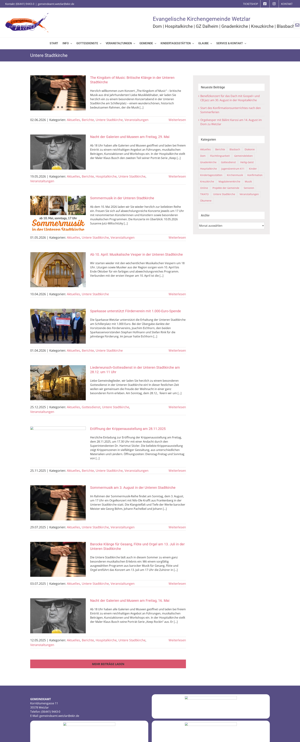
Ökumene (205, 200)
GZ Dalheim (207, 26)
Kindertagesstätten (211, 175)
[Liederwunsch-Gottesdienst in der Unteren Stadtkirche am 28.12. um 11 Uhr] (58, 382)
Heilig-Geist (247, 162)
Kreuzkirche (262, 26)
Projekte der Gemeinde (225, 188)
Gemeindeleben (243, 155)
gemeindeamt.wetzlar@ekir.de (56, 4)
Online (204, 188)
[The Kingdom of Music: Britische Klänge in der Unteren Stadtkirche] (58, 92)
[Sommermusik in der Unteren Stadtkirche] (58, 213)
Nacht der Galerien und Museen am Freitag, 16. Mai (129, 600)
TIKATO (204, 194)
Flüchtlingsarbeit (220, 155)
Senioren (249, 188)
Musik (248, 181)
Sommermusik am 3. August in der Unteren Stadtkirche (133, 487)
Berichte (88, 120)
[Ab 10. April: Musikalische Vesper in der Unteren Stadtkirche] (58, 269)
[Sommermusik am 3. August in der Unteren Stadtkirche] (58, 502)
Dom (157, 26)
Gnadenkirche (234, 26)
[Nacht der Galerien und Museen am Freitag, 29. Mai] (58, 152)
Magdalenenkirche (229, 181)
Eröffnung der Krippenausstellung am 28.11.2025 (128, 429)
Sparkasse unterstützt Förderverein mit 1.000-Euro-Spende (135, 311)
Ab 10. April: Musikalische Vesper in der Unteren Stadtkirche (136, 254)
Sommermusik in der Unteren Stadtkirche (122, 198)
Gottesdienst (91, 407)
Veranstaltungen (136, 120)
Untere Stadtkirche (109, 120)
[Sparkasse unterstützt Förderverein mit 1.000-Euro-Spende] (58, 326)
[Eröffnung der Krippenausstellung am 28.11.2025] (58, 444)
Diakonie (250, 149)
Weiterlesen (177, 120)
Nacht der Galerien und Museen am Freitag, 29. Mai (129, 137)
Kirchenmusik (235, 175)
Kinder (253, 168)
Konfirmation (254, 175)
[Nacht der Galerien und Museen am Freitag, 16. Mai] (58, 615)
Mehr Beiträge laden (108, 664)
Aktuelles (73, 120)
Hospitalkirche (179, 26)
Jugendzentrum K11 (232, 168)
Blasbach (286, 26)
